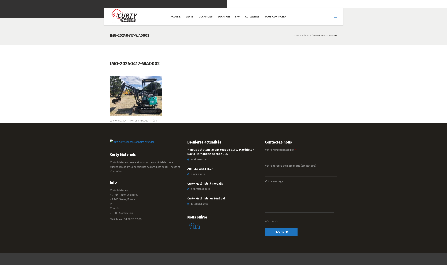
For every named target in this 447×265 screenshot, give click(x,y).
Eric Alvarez (141, 120)
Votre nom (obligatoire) (280, 149)
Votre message (274, 181)
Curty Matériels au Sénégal (206, 198)
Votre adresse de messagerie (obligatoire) (292, 165)
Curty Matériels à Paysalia (205, 183)
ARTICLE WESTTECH (200, 169)
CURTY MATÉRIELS (302, 35)
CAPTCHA (271, 220)
